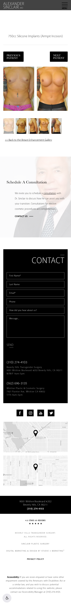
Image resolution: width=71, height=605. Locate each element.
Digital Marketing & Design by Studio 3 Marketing (35, 551)
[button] (6, 598)
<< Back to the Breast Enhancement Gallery (28, 140)
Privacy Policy (35, 559)
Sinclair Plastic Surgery (35, 544)
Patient (58, 56)
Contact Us (21, 216)
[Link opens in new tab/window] (20, 413)
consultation (49, 193)
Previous (13, 56)
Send (10, 345)
